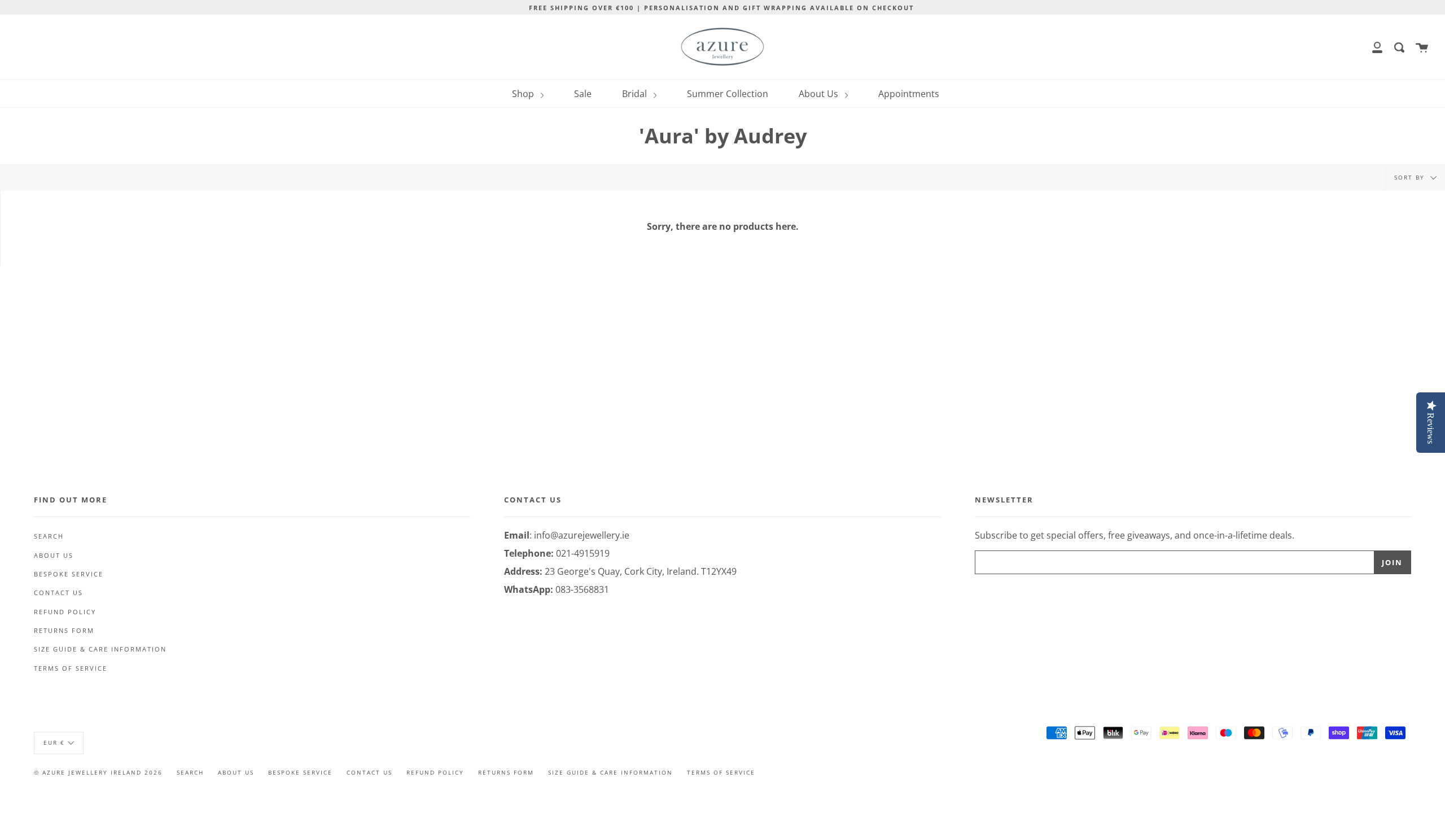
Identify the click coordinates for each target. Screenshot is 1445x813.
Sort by (1411, 177)
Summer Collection (727, 94)
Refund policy (65, 612)
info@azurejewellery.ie (581, 535)
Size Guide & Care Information (100, 649)
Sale (583, 94)
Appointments (908, 94)
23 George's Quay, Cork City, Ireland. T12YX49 (641, 571)
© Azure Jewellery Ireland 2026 (98, 772)
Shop (524, 94)
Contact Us (58, 593)
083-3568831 (582, 589)
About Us (819, 94)
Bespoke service (68, 574)
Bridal (635, 94)
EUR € (54, 742)
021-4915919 (583, 553)
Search (49, 536)
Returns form (64, 631)
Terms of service (70, 668)
